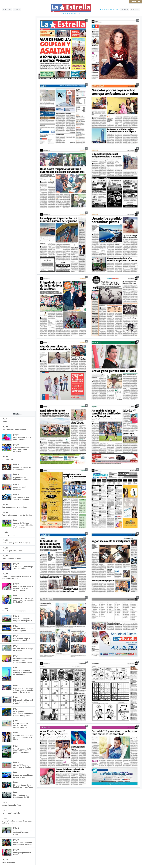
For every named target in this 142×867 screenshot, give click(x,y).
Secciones (7, 9)
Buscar (17, 9)
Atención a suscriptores (110, 9)
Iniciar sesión (135, 9)
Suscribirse (124, 9)
